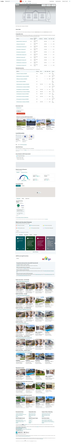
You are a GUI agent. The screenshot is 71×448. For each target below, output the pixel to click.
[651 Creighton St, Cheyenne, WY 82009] (20, 399)
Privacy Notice (48, 435)
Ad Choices (52, 435)
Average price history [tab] (24, 172)
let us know (42, 438)
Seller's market (23, 180)
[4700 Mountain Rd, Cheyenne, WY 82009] (49, 328)
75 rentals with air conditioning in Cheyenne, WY (23, 309)
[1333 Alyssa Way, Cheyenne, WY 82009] (49, 356)
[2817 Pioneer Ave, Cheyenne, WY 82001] (40, 356)
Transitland (26, 424)
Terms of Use (39, 435)
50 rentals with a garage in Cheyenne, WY (22, 295)
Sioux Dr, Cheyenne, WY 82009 (21, 81)
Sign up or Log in (65, 1)
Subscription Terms (43, 435)
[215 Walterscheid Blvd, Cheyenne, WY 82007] (40, 285)
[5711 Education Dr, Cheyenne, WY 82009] (40, 328)
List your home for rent (20, 113)
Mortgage (29, 1)
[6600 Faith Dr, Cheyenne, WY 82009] (20, 285)
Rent (26, 1)
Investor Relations (35, 435)
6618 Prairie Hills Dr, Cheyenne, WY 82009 (22, 76)
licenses (38, 426)
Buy (23, 1)
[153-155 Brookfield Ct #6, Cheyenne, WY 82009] (31, 122)
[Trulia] (16, 432)
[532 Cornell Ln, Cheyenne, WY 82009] (30, 399)
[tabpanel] (35, 120)
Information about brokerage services (21, 429)
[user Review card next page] (55, 243)
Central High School (38, 274)
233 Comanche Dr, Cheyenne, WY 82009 (22, 96)
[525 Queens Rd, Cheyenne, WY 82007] (49, 300)
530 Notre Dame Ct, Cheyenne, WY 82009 (22, 101)
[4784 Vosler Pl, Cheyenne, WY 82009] (30, 386)
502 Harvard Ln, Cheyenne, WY (21, 49)
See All (17, 230)
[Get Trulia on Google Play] (26, 432)
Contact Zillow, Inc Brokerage (19, 430)
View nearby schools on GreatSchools (22, 217)
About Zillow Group (22, 435)
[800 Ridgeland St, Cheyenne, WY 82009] (21, 122)
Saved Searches (58, 1)
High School (27, 198)
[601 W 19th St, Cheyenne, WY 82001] (49, 285)
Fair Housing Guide (26, 435)
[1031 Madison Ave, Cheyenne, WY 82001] (30, 356)
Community (21, 234)
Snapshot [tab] (17, 172)
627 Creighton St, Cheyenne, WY (21, 65)
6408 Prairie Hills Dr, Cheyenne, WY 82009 (22, 84)
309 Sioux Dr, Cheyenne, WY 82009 (21, 78)
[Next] (54, 124)
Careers (29, 435)
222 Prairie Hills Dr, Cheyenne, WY (21, 54)
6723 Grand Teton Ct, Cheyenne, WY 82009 (23, 86)
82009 (30, 3)
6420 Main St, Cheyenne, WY (20, 57)
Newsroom (32, 435)
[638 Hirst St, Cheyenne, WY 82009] (40, 399)
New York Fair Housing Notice (19, 428)
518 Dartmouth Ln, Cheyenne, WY (21, 62)
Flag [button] (23, 248)
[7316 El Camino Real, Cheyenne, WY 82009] (41, 122)
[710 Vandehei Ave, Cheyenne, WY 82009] (50, 399)
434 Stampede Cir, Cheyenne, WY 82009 (22, 93)
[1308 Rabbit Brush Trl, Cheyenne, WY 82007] (20, 356)
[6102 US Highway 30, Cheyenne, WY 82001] (49, 314)
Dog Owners (26, 234)
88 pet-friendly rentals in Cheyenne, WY (22, 281)
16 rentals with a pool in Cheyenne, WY (22, 323)
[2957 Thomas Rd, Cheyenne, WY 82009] (40, 386)
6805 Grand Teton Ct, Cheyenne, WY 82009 (23, 91)
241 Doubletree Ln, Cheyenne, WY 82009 (22, 89)
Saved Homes (52, 1)
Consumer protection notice (28, 429)
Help (46, 435)
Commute (35, 234)
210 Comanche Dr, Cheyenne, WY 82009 (22, 99)
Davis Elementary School (48, 274)
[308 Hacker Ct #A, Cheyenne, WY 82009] (40, 372)
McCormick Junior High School (22, 275)
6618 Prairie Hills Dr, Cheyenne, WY (21, 41)
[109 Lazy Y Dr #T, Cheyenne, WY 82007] (50, 386)
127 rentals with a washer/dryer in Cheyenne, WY (24, 337)
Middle (23, 198)
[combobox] (13, 1)
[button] (21, 1)
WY (24, 3)
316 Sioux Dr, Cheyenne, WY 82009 (21, 73)
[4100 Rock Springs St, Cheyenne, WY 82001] (40, 300)
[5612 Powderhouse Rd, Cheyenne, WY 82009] (20, 386)
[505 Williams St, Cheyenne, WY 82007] (30, 328)
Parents (31, 234)
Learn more (22, 232)
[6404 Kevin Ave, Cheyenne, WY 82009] (50, 122)
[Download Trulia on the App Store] (20, 432)
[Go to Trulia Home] (3, 1)
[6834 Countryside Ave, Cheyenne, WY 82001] (30, 285)
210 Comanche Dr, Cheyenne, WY (21, 46)
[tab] (18, 186)
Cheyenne (27, 3)
